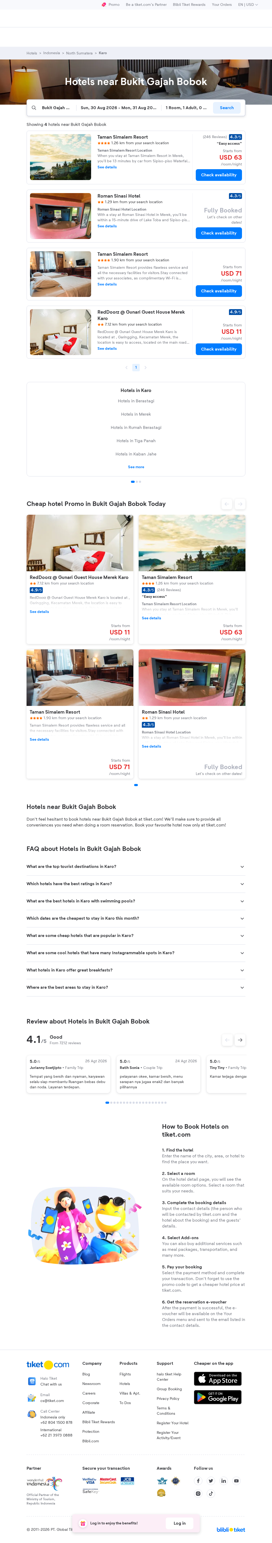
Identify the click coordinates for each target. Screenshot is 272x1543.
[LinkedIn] (223, 1481)
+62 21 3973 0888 (56, 1435)
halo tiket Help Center (169, 1377)
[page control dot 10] (137, 1103)
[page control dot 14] (149, 1103)
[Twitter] (211, 1481)
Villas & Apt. (130, 1393)
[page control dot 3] (140, 482)
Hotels (125, 1384)
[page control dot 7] (127, 1103)
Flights (125, 1374)
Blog (86, 1374)
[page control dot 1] (133, 482)
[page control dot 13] (146, 1103)
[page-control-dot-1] (136, 785)
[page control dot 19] (165, 1103)
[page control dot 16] (156, 1103)
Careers (89, 1393)
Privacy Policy (168, 1398)
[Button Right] (240, 1040)
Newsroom (91, 1384)
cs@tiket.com (52, 1401)
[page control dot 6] (124, 1103)
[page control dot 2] (137, 482)
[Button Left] (227, 1040)
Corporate (90, 1403)
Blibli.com (90, 1441)
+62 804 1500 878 (56, 1422)
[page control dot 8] (130, 1103)
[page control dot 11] (140, 1103)
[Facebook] (198, 1481)
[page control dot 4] (118, 1103)
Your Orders (222, 4)
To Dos (125, 1403)
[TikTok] (211, 1493)
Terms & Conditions (166, 1411)
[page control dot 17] (159, 1103)
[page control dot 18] (162, 1103)
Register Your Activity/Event (169, 1435)
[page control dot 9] (134, 1103)
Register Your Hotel (172, 1423)
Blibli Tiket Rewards (189, 4)
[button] (227, 504)
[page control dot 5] (121, 1103)
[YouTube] (236, 1481)
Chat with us (51, 1384)
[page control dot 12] (143, 1103)
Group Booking (169, 1389)
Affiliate (88, 1412)
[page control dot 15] (153, 1103)
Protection (90, 1431)
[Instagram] (198, 1493)
